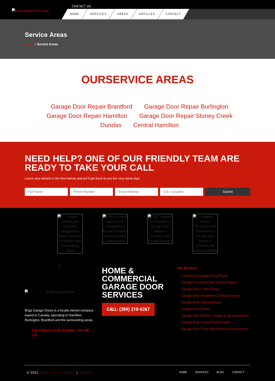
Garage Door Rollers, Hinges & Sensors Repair (215, 315)
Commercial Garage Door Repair (204, 275)
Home (74, 14)
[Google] (30, 348)
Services (98, 14)
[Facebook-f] (41, 348)
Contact (173, 14)
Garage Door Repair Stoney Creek (186, 115)
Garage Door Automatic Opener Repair (209, 282)
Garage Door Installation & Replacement (210, 295)
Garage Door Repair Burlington (186, 106)
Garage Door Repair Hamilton (87, 115)
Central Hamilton (156, 125)
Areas (122, 14)
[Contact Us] (68, 6)
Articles (147, 14)
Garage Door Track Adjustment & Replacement (214, 329)
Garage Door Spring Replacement (205, 322)
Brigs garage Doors (56, 372)
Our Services (187, 268)
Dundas (110, 125)
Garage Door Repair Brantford (91, 106)
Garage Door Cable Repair (200, 289)
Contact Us (81, 6)
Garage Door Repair (195, 309)
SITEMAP (85, 372)
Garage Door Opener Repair (201, 302)
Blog (220, 372)
